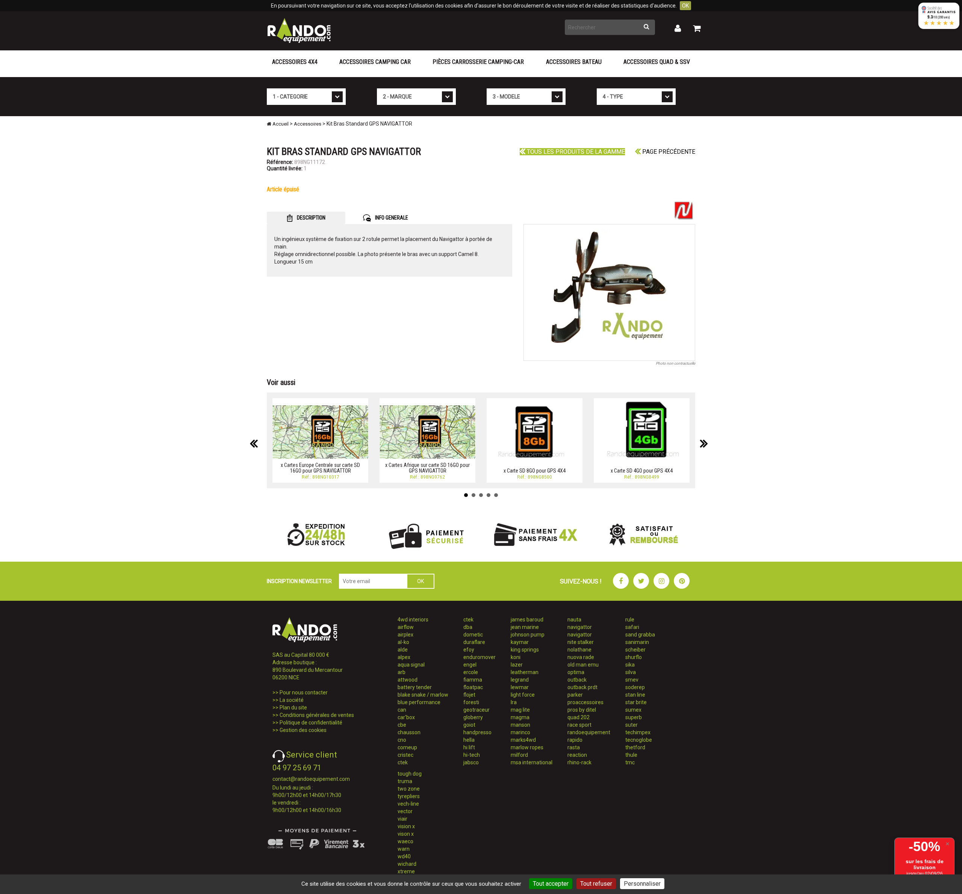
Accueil (280, 124)
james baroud (527, 620)
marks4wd (523, 740)
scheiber (635, 650)
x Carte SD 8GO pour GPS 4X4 (535, 471)
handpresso (477, 732)
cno (402, 740)
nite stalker (580, 642)
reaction (577, 755)
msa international (531, 762)
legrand (520, 680)
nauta (574, 620)
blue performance (419, 702)
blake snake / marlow (423, 695)
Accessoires (307, 124)
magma (520, 717)
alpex (404, 657)
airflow (406, 627)
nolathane (579, 650)
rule (629, 620)
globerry (473, 717)
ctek (403, 762)
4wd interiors (413, 620)
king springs (525, 650)
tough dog (410, 774)
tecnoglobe (638, 740)
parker (575, 695)
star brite (636, 702)
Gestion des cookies (303, 730)
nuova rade (580, 657)
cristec (405, 755)
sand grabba (640, 635)
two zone (409, 789)
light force (523, 695)
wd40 (404, 856)
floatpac (473, 687)
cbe (402, 725)
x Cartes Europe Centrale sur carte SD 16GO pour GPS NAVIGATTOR (320, 468)
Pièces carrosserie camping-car (478, 61)
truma (405, 781)
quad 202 (578, 717)
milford (519, 755)
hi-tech (471, 755)
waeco (405, 841)
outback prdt (582, 687)
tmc (630, 762)
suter (631, 725)
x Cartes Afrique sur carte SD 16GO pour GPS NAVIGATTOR (427, 468)
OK (685, 6)
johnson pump (528, 635)
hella (469, 740)
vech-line (408, 804)
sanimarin (637, 642)
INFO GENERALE (391, 218)
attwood (407, 680)
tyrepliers (409, 796)
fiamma (472, 680)
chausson (409, 732)
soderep (635, 687)
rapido (574, 740)
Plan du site (293, 708)
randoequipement (588, 732)
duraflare (474, 642)
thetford (635, 747)
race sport (579, 725)
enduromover (479, 657)
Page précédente (668, 151)
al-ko (403, 642)
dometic (473, 635)
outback (577, 680)
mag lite (520, 710)
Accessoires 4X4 (295, 61)
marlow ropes (527, 747)
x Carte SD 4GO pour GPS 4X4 (642, 471)
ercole (470, 672)
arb (401, 672)
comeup (407, 747)
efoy (468, 650)
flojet (469, 695)
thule (631, 755)
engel (469, 665)
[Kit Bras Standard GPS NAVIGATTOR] (609, 292)
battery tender (415, 687)
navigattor (579, 627)
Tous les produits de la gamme (575, 151)
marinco (520, 732)
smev (631, 680)
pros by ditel (581, 710)
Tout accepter (551, 883)
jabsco (471, 762)
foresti (471, 702)
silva (630, 672)
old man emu (583, 665)
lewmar (520, 687)
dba (467, 627)
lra (514, 702)
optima (575, 672)
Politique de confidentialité (311, 723)
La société (292, 700)
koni (515, 657)
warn (404, 849)
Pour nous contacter (304, 692)
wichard (407, 864)
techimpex (637, 732)
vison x (406, 834)
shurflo (633, 657)
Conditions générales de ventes (317, 715)
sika (630, 665)
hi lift (469, 747)
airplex (405, 635)
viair (402, 819)
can (402, 710)
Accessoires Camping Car (375, 61)
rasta (573, 747)
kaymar (520, 642)
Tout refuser (596, 883)
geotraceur (476, 710)
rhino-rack (579, 762)
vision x (406, 826)
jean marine (525, 627)
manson (520, 725)
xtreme (406, 871)
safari (632, 627)
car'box (406, 717)
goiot (469, 725)
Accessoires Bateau (574, 61)
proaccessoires (585, 702)
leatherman (524, 672)
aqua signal (411, 665)
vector (405, 811)
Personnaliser (642, 883)
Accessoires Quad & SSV (656, 61)
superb (633, 717)
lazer (517, 665)
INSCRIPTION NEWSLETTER (299, 581)
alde (403, 650)
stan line (635, 695)
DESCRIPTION (310, 218)
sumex (633, 710)
